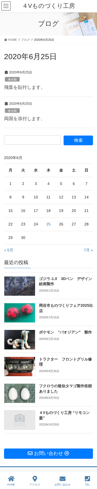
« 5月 (8, 250)
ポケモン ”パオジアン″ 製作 (65, 332)
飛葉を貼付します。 (24, 87)
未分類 (12, 79)
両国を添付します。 (24, 118)
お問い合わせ (62, 484)
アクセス (34, 484)
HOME (11, 484)
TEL (87, 484)
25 (48, 224)
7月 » (88, 250)
